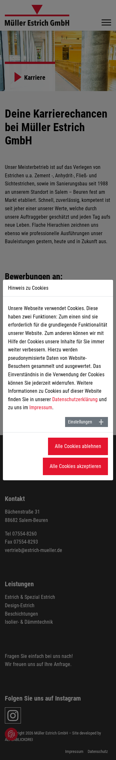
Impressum (40, 407)
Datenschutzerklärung (75, 399)
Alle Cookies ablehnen (78, 446)
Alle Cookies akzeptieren (75, 466)
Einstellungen (80, 421)
